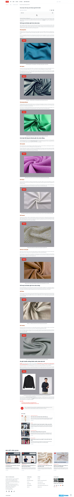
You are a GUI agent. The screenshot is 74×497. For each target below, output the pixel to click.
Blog (10, 4)
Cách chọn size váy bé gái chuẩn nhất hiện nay (39, 416)
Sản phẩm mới (26, 1)
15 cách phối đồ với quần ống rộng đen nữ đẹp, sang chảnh (41, 424)
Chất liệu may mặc (15, 4)
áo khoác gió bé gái (24, 364)
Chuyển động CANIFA (33, 430)
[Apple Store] (61, 481)
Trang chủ (7, 4)
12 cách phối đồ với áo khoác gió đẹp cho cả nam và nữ (30, 403)
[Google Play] (61, 479)
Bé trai (21, 1)
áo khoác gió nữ (46, 363)
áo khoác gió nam (40, 363)
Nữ (10, 1)
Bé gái (17, 1)
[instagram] (9, 491)
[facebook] (6, 491)
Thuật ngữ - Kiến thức (45, 464)
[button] (50, 10)
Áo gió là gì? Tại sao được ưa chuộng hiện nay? (29, 402)
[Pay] (66, 495)
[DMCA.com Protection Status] (61, 495)
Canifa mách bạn (33, 415)
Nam (13, 1)
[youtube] (11, 491)
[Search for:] (62, 2)
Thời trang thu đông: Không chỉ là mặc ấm (38, 431)
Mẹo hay (36, 415)
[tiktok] (14, 491)
